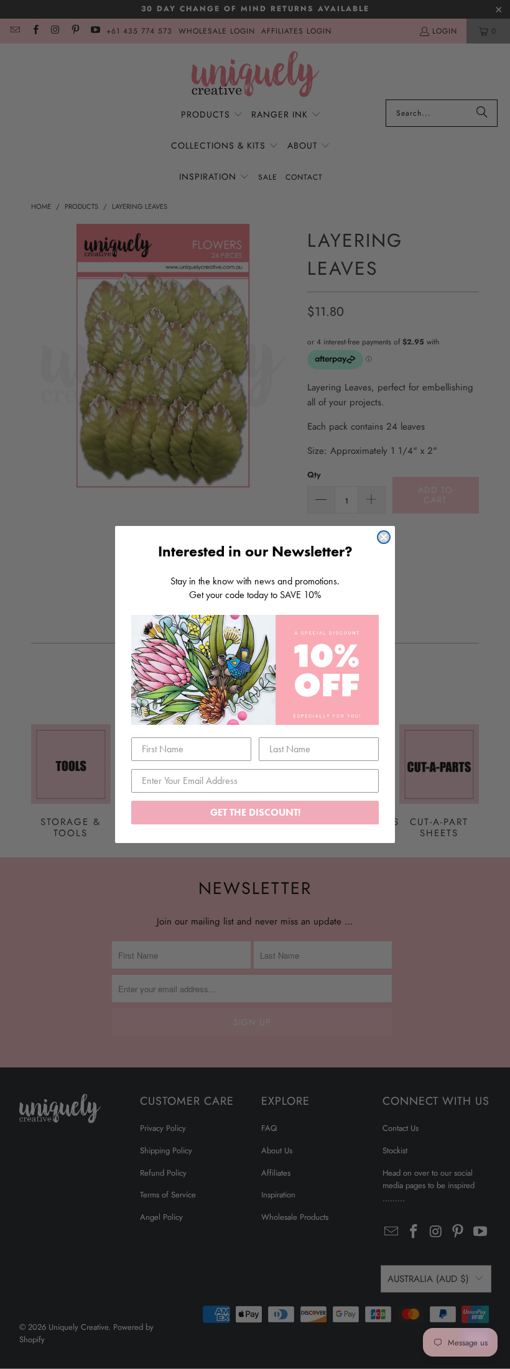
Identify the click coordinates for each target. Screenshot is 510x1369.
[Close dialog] (384, 537)
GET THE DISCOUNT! (255, 812)
